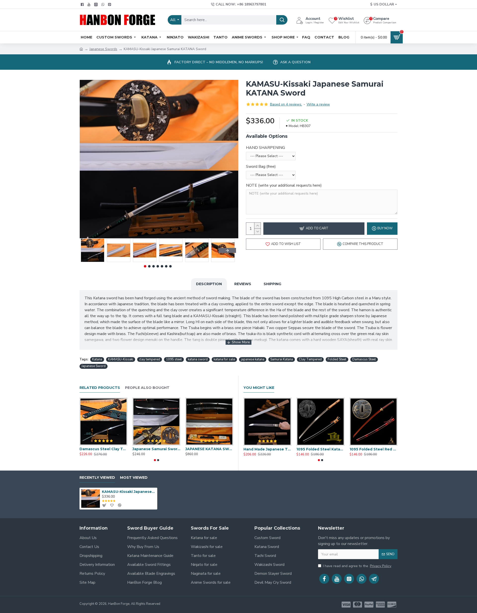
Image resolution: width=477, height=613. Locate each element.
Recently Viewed (97, 478)
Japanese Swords (103, 49)
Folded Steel (337, 359)
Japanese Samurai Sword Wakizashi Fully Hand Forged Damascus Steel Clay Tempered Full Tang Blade (156, 449)
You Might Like (258, 388)
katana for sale (224, 359)
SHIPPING (272, 284)
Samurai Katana (281, 359)
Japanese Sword (93, 366)
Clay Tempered (310, 359)
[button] (88, 250)
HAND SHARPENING (265, 147)
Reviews (242, 284)
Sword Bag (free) (261, 166)
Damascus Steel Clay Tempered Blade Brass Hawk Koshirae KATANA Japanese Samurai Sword (103, 449)
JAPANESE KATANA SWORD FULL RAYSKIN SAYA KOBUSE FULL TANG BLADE (209, 449)
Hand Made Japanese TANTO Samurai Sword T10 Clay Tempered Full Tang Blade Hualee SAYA (267, 449)
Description (209, 284)
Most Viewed (134, 478)
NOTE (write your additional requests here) (284, 185)
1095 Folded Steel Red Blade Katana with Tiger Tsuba (374, 449)
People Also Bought (147, 388)
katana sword (198, 359)
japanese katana (252, 359)
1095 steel (174, 359)
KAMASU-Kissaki (120, 359)
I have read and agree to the (357, 566)
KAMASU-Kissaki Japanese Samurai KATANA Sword (129, 491)
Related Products (100, 388)
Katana (97, 359)
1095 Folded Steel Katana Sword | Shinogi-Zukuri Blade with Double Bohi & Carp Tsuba (320, 449)
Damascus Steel (364, 359)
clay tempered (149, 359)
